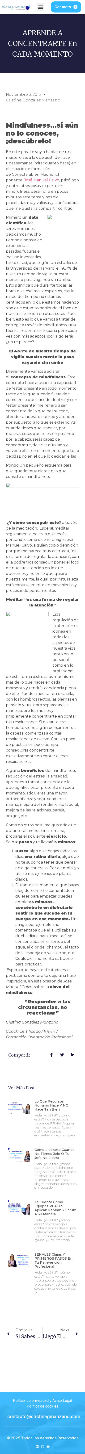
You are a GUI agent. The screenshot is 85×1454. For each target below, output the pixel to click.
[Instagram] (42, 1446)
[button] (40, 7)
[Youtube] (48, 1446)
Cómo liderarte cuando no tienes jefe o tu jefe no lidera (54, 1154)
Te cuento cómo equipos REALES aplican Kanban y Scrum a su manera (55, 1208)
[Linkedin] (37, 1446)
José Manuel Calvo (41, 180)
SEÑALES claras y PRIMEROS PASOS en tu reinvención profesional (53, 1260)
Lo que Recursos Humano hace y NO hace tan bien (51, 1105)
